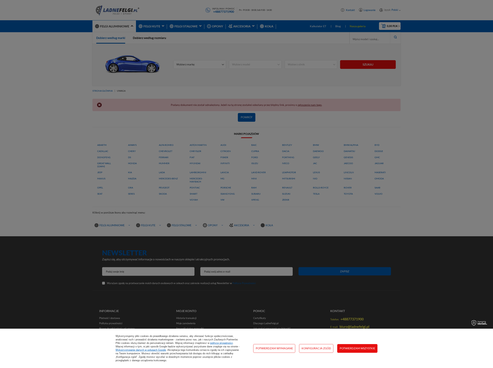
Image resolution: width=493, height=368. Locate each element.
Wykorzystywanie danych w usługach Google (141, 350)
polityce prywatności (221, 343)
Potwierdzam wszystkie (357, 348)
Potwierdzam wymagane (274, 348)
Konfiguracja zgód (316, 348)
